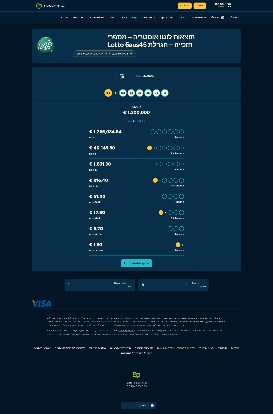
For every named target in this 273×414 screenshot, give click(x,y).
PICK (124, 17)
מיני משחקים (167, 17)
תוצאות (113, 17)
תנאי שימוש (206, 348)
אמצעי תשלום (42, 348)
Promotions (97, 17)
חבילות (183, 17)
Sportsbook (199, 17)
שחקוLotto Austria (136, 263)
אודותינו (222, 348)
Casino (215, 17)
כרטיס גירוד (148, 17)
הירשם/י (200, 5)
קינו (134, 17)
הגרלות (233, 17)
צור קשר (64, 17)
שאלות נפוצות (97, 348)
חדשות (235, 348)
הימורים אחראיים (120, 348)
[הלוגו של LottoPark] (50, 6)
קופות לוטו (79, 17)
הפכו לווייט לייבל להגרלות (136, 353)
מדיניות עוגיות (165, 348)
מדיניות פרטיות (186, 348)
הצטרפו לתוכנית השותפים (70, 348)
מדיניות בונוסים (144, 348)
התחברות (184, 5)
